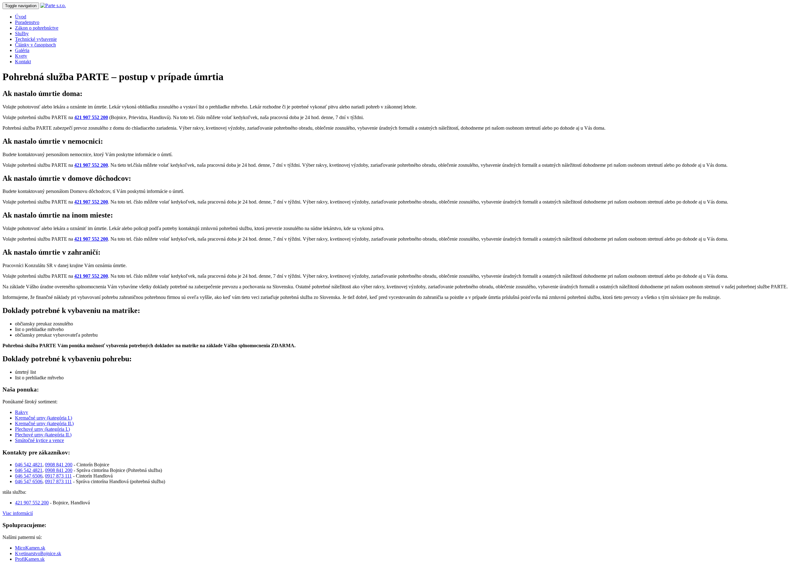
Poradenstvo (27, 22)
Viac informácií (17, 513)
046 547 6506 (28, 475)
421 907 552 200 (91, 117)
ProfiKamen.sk (30, 559)
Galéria (22, 50)
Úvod (20, 16)
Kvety (21, 56)
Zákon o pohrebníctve (36, 28)
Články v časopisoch (35, 44)
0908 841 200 (58, 464)
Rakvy (21, 412)
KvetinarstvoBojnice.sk (38, 553)
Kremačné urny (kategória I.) (43, 417)
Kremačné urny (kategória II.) (44, 423)
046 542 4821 (28, 464)
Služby (22, 33)
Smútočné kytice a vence (39, 440)
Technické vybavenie (36, 39)
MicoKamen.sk (30, 547)
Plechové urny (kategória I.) (42, 429)
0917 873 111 (58, 475)
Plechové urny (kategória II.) (43, 434)
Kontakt (23, 61)
